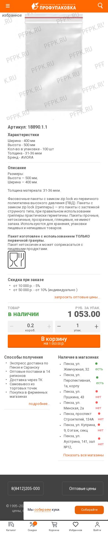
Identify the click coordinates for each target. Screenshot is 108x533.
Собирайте (89, 510)
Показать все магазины (83, 455)
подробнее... (39, 404)
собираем (42, 509)
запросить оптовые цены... (77, 297)
